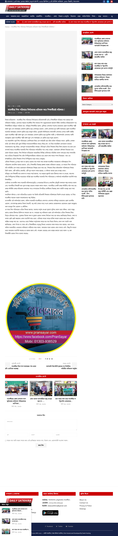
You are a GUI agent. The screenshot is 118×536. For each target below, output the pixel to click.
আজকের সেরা (15, 16)
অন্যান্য (105, 16)
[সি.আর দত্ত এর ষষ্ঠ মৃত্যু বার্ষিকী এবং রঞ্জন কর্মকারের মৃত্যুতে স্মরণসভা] (105, 182)
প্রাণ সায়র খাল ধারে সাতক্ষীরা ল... (21, 529)
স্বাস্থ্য (99, 16)
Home (7, 27)
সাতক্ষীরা (48, 16)
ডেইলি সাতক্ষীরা (47, 533)
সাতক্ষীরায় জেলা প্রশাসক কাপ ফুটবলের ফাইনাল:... (19, 510)
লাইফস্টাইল (86, 16)
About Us (82, 500)
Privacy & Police (85, 506)
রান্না (79, 16)
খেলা (55, 16)
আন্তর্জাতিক (24, 16)
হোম (7, 16)
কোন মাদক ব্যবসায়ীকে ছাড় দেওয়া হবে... (19, 520)
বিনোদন (73, 16)
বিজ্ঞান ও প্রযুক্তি (64, 16)
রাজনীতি (39, 16)
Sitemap (82, 509)
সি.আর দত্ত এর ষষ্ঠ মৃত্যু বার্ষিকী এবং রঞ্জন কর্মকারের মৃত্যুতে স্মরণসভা (105, 192)
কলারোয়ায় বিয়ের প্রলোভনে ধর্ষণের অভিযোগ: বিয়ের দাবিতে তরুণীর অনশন (103, 77)
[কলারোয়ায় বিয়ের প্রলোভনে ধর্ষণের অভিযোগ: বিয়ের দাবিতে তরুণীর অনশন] (87, 77)
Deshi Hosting (86, 533)
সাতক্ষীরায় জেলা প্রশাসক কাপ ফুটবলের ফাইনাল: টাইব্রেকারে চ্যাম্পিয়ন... (16, 401)
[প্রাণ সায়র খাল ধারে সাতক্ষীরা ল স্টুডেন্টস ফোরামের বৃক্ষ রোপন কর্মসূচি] (65, 388)
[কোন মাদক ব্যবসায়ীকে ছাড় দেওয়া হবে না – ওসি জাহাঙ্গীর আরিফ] (41, 388)
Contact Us (83, 503)
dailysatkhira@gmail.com (57, 506)
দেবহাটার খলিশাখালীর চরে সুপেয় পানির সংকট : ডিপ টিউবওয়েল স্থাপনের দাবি (103, 88)
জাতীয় (32, 16)
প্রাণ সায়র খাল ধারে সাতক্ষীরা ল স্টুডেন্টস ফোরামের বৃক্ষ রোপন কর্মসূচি (79, 22)
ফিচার (9, 106)
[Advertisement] (79, 8)
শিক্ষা (93, 16)
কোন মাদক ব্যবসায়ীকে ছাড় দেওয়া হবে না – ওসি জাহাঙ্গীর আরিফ (31, 22)
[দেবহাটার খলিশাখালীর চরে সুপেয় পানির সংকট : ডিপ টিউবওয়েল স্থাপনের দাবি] (87, 89)
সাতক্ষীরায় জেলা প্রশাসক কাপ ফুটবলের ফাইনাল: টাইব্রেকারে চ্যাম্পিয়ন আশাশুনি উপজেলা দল (102, 42)
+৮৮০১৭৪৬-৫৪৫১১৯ (56, 503)
